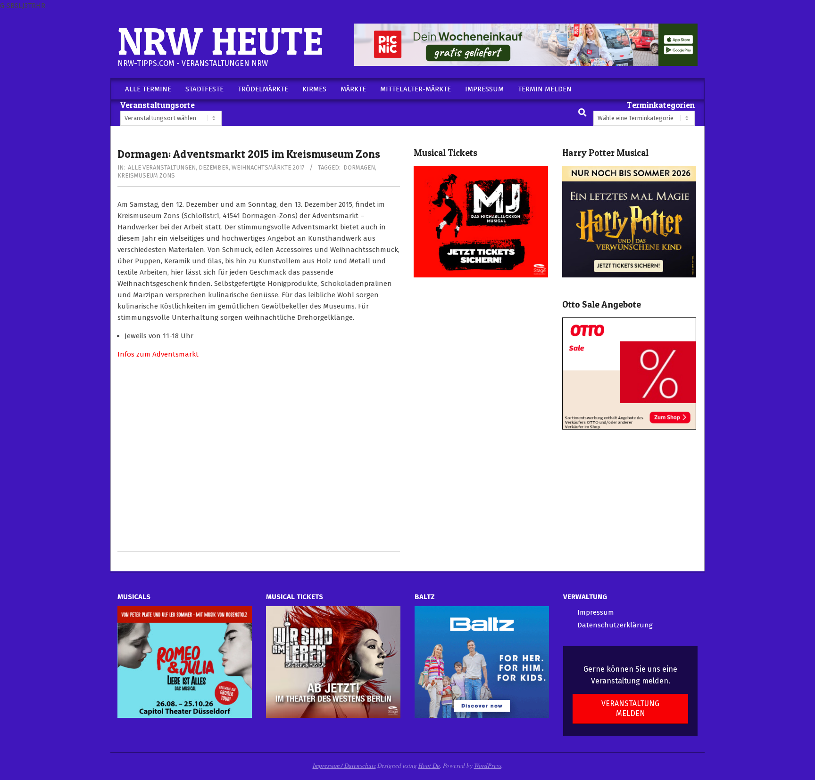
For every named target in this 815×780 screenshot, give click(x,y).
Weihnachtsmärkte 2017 (268, 167)
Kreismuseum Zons (146, 175)
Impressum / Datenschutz (344, 765)
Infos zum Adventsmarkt (158, 354)
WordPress (487, 765)
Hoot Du (429, 765)
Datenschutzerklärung (615, 625)
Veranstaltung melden (630, 708)
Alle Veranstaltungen (162, 167)
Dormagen (359, 167)
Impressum (595, 612)
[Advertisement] (258, 455)
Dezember (214, 167)
